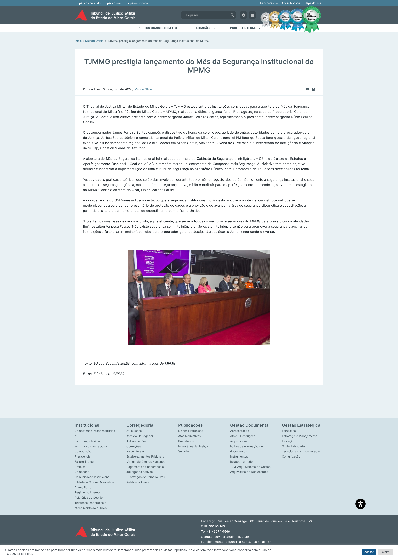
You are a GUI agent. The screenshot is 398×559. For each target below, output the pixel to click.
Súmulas (184, 451)
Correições (133, 446)
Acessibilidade (291, 3)
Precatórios (186, 441)
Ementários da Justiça (193, 446)
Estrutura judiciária (87, 441)
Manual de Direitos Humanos (145, 461)
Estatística (289, 430)
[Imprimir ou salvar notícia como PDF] (313, 89)
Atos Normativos (189, 436)
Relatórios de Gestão (89, 497)
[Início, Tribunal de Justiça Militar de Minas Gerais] (105, 15)
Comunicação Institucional (92, 477)
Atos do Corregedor (139, 436)
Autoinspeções (136, 441)
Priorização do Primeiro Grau (145, 477)
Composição (83, 451)
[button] (159, 28)
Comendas (82, 472)
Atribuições (134, 430)
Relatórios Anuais (137, 482)
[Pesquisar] (232, 15)
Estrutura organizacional (91, 446)
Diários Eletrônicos (190, 430)
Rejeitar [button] (385, 551)
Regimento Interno (87, 492)
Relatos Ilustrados (242, 461)
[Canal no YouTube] (243, 15)
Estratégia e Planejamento (299, 436)
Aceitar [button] (369, 551)
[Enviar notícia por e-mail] (307, 89)
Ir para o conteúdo (89, 3)
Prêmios (80, 467)
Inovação (288, 441)
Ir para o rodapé (137, 3)
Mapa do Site (312, 3)
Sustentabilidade (293, 446)
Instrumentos (239, 456)
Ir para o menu (114, 3)
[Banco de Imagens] (252, 15)
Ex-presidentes (85, 461)
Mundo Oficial (144, 89)
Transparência (269, 3)
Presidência (82, 456)
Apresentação (239, 430)
